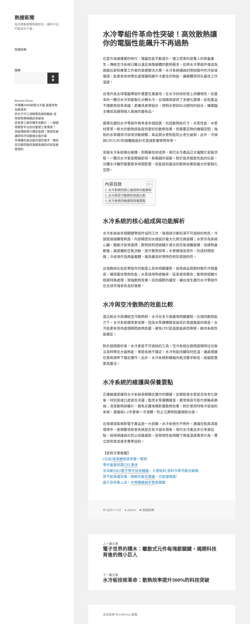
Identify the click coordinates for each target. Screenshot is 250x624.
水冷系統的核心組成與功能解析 (130, 190)
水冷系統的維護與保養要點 (126, 201)
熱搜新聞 (24, 17)
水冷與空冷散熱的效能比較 (126, 195)
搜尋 (17, 70)
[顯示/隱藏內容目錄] (147, 184)
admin (131, 510)
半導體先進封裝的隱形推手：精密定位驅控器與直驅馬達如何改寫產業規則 (37, 144)
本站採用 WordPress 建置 (120, 614)
